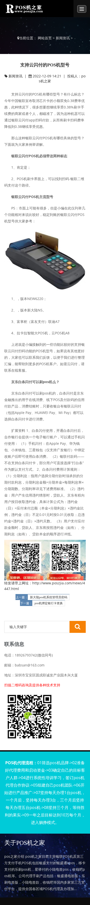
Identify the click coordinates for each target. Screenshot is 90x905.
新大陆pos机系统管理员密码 (48, 597)
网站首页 (45, 38)
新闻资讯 (63, 38)
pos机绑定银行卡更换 (48, 603)
